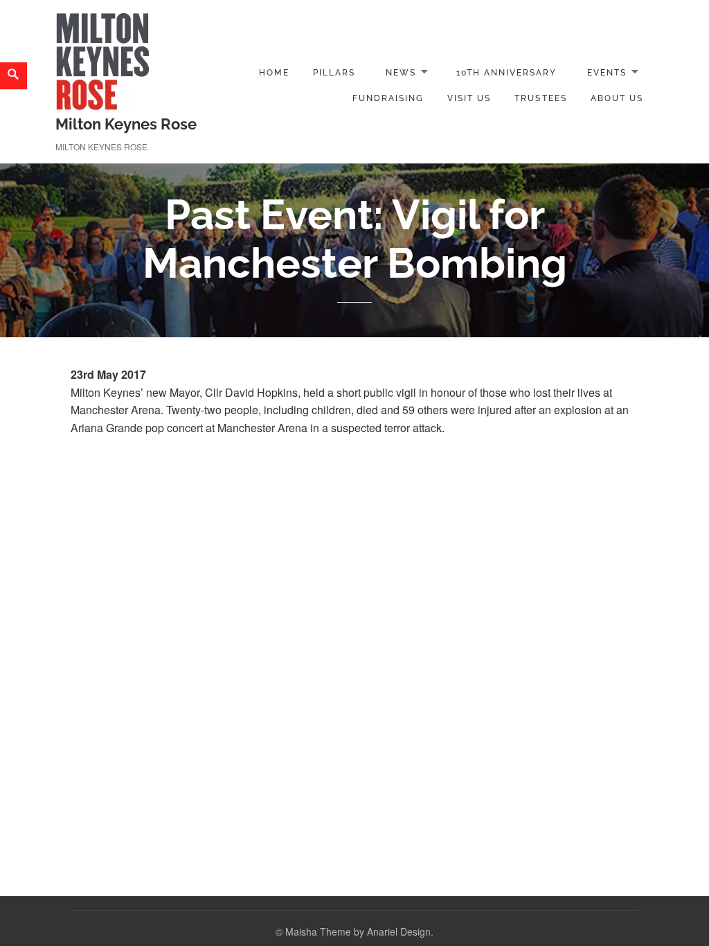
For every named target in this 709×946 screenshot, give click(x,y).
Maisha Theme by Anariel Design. (359, 931)
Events (607, 73)
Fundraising (388, 98)
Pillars (334, 73)
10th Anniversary (506, 73)
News (401, 73)
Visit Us (469, 98)
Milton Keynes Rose (126, 124)
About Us (617, 98)
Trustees (540, 98)
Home (274, 73)
